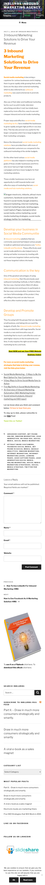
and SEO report (19, 399)
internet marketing (17, 453)
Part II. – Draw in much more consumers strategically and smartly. (21, 713)
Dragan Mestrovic (28, 31)
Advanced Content (16, 434)
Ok (14, 880)
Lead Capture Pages (24, 458)
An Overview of (11, 390)
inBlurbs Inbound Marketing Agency (22, 5)
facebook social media (19, 447)
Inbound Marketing (26, 390)
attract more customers (20, 444)
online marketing (16, 462)
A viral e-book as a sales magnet (18, 804)
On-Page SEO (26, 438)
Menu (24, 22)
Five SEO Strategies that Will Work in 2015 (22, 814)
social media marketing (27, 441)
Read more (27, 880)
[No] (42, 875)
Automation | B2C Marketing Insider (19, 393)
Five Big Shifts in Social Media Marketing (22, 387)
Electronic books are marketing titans (20, 809)
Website (7, 553)
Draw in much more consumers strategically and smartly (21, 733)
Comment (9, 493)
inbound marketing (25, 436)
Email (7, 540)
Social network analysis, (14, 396)
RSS (9, 416)
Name (7, 528)
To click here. (18, 664)
